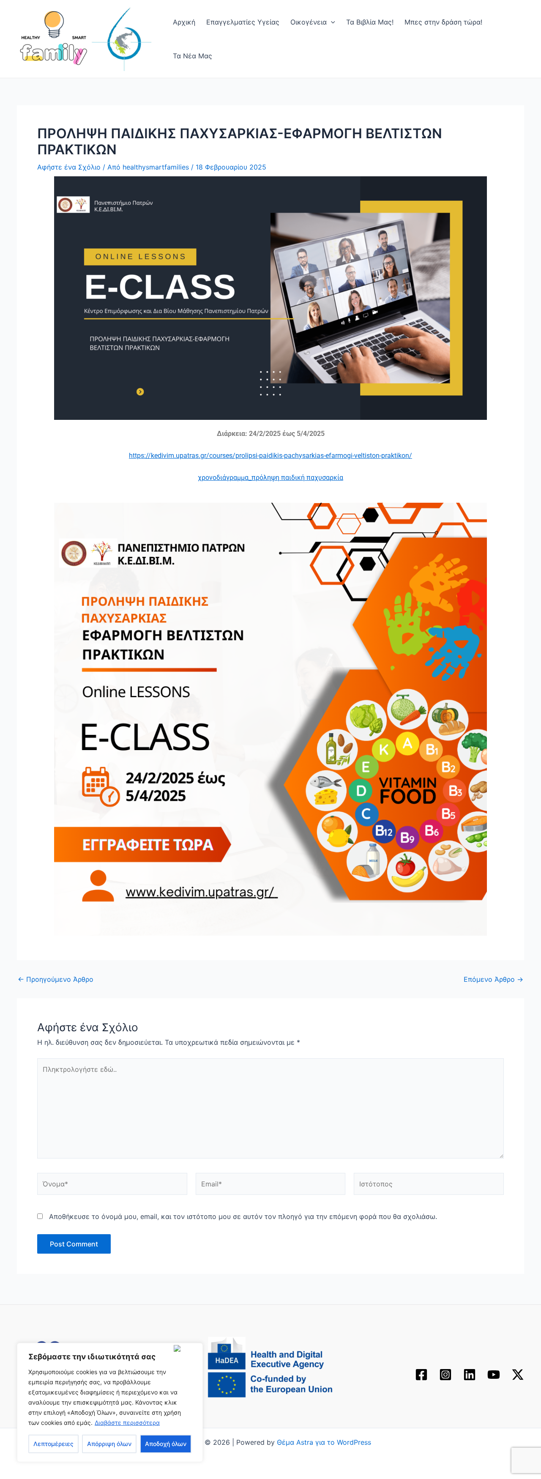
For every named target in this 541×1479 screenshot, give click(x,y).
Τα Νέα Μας (192, 56)
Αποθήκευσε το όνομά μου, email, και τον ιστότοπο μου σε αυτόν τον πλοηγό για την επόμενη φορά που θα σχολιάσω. (243, 1216)
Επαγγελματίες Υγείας (242, 22)
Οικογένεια (308, 22)
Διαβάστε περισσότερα (127, 1422)
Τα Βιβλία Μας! (369, 22)
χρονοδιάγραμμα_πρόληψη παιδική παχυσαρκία (270, 478)
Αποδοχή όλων (165, 1443)
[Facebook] (421, 1374)
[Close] (186, 1348)
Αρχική (184, 22)
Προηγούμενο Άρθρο (55, 979)
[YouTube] (493, 1374)
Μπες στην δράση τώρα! (443, 22)
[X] (517, 1374)
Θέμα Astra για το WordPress (324, 1442)
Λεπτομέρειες (53, 1443)
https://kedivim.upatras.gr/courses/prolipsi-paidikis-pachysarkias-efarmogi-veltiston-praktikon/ (270, 456)
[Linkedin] (469, 1374)
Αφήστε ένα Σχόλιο (69, 167)
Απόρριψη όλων (109, 1443)
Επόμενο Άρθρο (493, 979)
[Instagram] (445, 1374)
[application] (331, 22)
